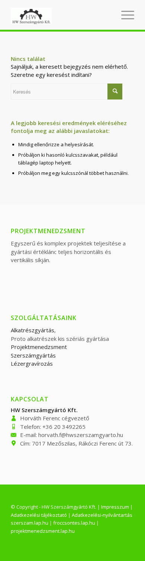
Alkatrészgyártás (32, 330)
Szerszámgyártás (33, 355)
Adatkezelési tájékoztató (39, 515)
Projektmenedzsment (39, 346)
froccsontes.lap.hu (74, 522)
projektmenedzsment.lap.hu (43, 531)
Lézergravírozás (32, 363)
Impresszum (115, 506)
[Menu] (124, 15)
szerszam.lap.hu (29, 522)
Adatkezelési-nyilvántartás (102, 515)
